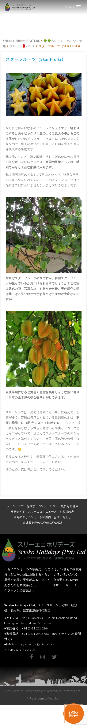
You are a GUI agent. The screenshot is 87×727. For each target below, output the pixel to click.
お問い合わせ (62, 517)
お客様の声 (67, 511)
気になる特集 (69, 506)
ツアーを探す (26, 506)
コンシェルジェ (48, 506)
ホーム (11, 506)
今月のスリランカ (25, 517)
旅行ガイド (18, 511)
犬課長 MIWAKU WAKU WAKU (44, 522)
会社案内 (45, 517)
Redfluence (38, 698)
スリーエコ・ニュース (42, 511)
